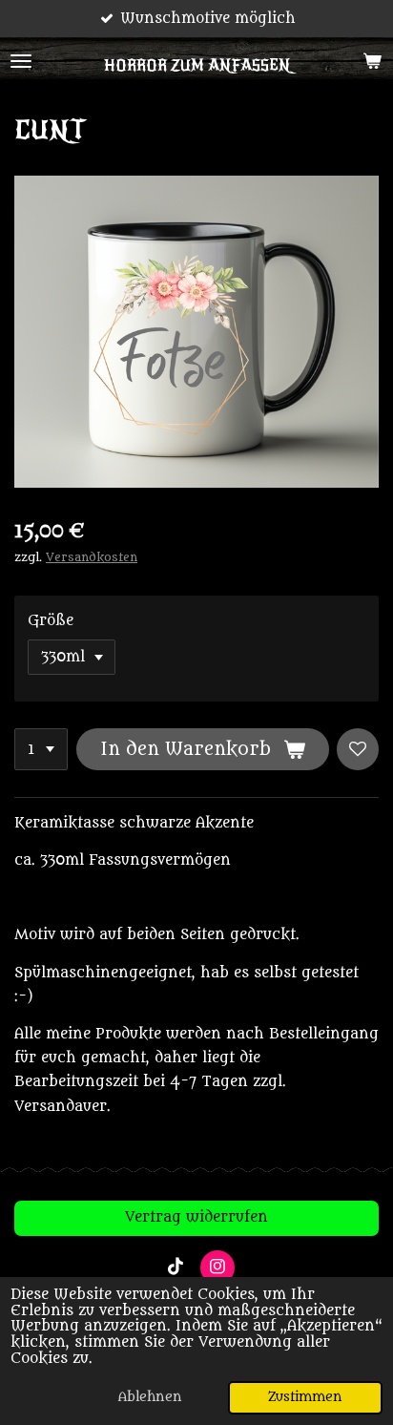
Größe (50, 621)
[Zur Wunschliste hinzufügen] (358, 749)
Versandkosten (91, 557)
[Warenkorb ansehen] (372, 61)
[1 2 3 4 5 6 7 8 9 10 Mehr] (41, 749)
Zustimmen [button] (305, 1397)
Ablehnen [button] (150, 1397)
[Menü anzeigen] (21, 61)
